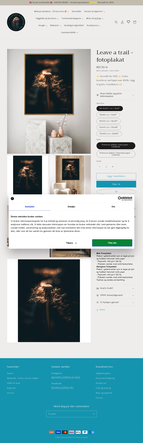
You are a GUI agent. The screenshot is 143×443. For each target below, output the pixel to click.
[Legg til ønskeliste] (116, 192)
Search (10, 373)
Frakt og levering (103, 388)
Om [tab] (113, 206)
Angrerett (11, 388)
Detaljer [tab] (71, 206)
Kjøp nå (116, 184)
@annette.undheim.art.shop (65, 377)
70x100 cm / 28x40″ (109, 134)
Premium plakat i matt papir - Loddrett (116, 146)
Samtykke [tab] (29, 206)
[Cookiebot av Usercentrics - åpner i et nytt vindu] (120, 198)
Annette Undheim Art (62, 387)
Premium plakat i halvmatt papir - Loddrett (116, 154)
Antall (98, 161)
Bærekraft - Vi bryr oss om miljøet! (22, 378)
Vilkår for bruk (13, 383)
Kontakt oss (101, 383)
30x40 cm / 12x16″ (108, 115)
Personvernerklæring (105, 378)
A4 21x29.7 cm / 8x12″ (109, 108)
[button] (116, 22)
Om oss (10, 393)
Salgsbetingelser (103, 373)
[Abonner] (93, 414)
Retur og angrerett (104, 393)
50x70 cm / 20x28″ (108, 127)
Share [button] (102, 310)
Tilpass (69, 243)
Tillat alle (112, 243)
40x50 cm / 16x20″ (108, 121)
